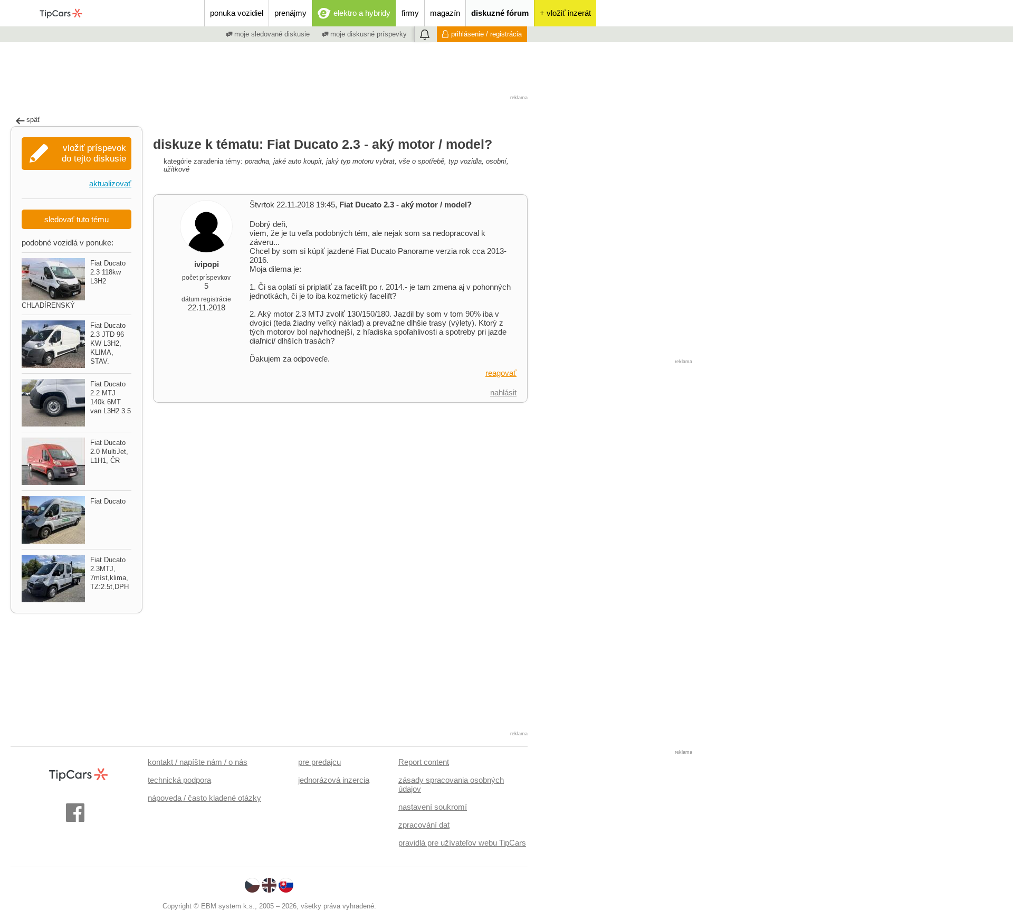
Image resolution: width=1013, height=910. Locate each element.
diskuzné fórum (500, 12)
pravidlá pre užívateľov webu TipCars (462, 842)
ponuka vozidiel (236, 12)
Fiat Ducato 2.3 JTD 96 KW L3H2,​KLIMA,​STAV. (108, 343)
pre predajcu (319, 761)
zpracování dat (424, 824)
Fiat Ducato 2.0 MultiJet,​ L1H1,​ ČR (109, 452)
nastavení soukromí (432, 806)
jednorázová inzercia (333, 779)
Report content (423, 761)
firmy (410, 12)
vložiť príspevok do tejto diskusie (94, 153)
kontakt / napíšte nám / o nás (197, 761)
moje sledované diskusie (271, 34)
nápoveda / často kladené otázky (204, 797)
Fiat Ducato (108, 501)
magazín (445, 12)
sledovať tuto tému (76, 219)
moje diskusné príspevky (367, 34)
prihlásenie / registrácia (486, 34)
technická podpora (179, 779)
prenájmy (290, 12)
